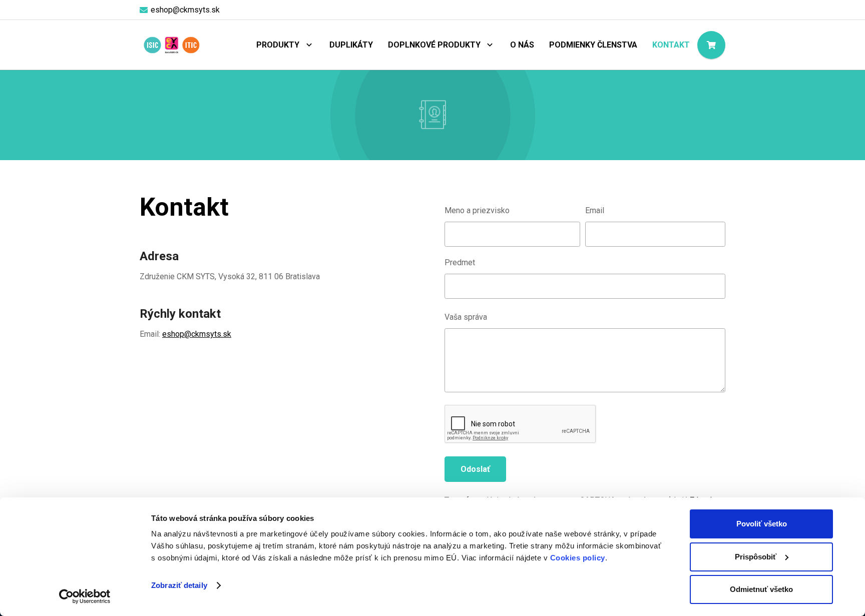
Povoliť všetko (761, 523)
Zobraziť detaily (179, 585)
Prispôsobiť (755, 556)
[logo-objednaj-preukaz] (171, 45)
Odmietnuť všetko (761, 589)
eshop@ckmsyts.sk (196, 334)
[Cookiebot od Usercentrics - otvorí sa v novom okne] (85, 596)
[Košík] (711, 45)
